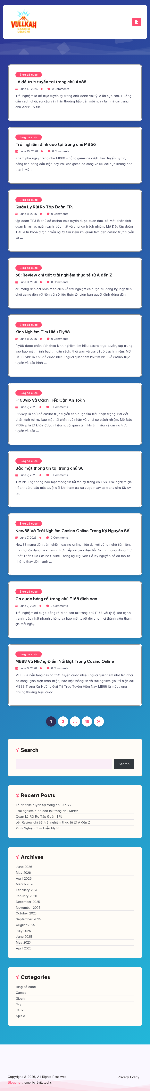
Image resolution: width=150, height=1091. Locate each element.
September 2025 (28, 919)
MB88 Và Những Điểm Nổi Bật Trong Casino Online (64, 661)
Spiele (20, 1016)
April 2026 (24, 878)
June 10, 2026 (29, 151)
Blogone (14, 1082)
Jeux (19, 1010)
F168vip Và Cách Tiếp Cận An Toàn (50, 400)
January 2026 (26, 896)
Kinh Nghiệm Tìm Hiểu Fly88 (42, 332)
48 (86, 721)
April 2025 (23, 948)
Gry (18, 1004)
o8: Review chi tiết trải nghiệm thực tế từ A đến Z (63, 275)
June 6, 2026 (28, 668)
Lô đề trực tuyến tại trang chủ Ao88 (50, 81)
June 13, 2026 (29, 89)
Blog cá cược (29, 74)
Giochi (20, 998)
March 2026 (25, 884)
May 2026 (23, 873)
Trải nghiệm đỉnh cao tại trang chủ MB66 (55, 144)
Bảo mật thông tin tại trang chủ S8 (49, 468)
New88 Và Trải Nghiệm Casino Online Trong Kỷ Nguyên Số (72, 530)
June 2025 (24, 936)
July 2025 (23, 931)
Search (29, 750)
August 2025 (25, 925)
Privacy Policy (128, 1077)
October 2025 (26, 913)
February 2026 (27, 890)
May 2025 (23, 942)
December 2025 (28, 902)
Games (21, 993)
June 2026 (24, 867)
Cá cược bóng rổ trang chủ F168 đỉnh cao (56, 598)
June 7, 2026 (28, 407)
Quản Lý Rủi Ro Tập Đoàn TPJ (44, 207)
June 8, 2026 (28, 213)
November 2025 (28, 908)
